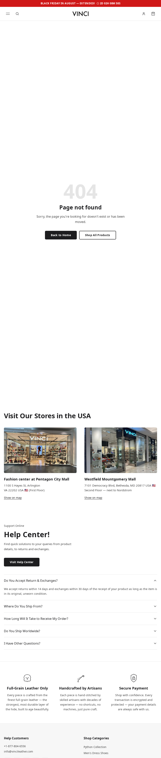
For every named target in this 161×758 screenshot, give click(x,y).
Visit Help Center (22, 562)
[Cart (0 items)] (153, 14)
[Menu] (8, 14)
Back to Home (61, 235)
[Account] (144, 14)
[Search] (17, 14)
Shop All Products (97, 235)
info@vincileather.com (18, 751)
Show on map (13, 498)
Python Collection (95, 747)
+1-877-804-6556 (15, 746)
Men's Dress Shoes (96, 753)
